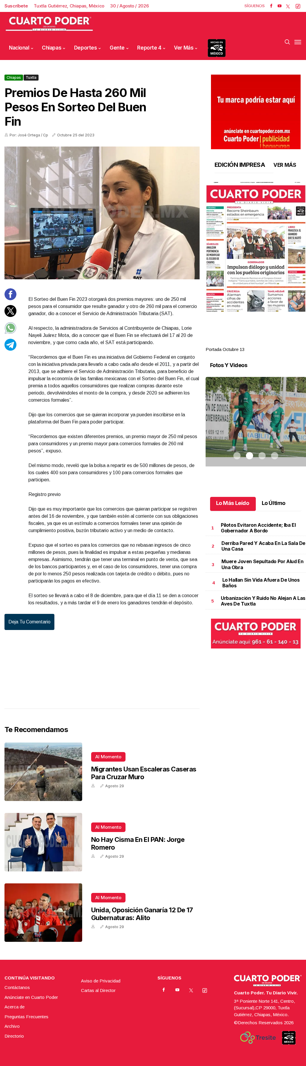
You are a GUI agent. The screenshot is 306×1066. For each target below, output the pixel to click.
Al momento (108, 757)
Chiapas (51, 48)
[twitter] (288, 6)
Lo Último (273, 503)
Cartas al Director (98, 990)
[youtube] (279, 6)
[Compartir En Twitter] (10, 315)
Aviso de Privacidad (100, 980)
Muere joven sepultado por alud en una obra (262, 564)
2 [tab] (249, 342)
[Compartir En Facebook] (10, 298)
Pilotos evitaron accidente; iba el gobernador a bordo (258, 528)
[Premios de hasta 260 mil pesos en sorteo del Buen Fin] (102, 213)
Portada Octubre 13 (225, 349)
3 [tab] (262, 342)
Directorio (14, 1036)
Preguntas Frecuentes (26, 1016)
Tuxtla (31, 77)
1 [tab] (237, 342)
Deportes (85, 48)
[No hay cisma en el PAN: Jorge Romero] (43, 842)
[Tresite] (258, 1037)
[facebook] (271, 6)
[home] (49, 24)
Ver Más (183, 48)
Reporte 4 (149, 48)
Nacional (19, 48)
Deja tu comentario (29, 621)
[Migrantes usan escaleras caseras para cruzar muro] (43, 771)
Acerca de (14, 1006)
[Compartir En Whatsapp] (10, 332)
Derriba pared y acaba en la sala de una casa (263, 546)
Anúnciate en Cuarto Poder (31, 997)
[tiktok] (298, 6)
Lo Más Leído (232, 503)
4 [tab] (274, 342)
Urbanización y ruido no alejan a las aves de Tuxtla (263, 601)
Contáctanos (17, 987)
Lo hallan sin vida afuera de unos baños (261, 583)
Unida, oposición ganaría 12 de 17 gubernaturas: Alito (142, 914)
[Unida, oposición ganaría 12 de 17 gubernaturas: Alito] (43, 912)
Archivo (12, 1026)
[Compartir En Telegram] (10, 349)
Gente (117, 48)
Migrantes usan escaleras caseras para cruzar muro (143, 773)
